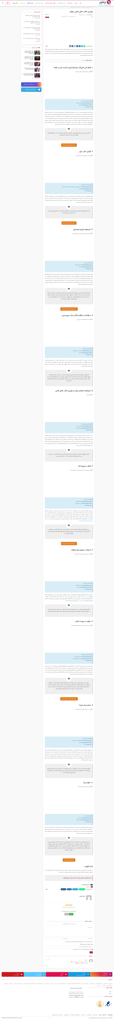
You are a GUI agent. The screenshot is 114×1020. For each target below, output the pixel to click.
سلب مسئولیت (66, 1015)
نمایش (83, 60)
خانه (80, 3)
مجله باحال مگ (109, 985)
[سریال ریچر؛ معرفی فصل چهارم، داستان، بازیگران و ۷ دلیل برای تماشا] (37, 58)
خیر (66, 914)
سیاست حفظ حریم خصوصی (57, 1015)
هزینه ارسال (106, 983)
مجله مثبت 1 (104, 985)
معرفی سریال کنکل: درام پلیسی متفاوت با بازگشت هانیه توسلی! (32, 16)
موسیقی (48, 198)
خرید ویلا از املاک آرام (40, 983)
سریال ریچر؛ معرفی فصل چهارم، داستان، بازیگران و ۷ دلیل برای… (29, 58)
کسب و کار (22, 3)
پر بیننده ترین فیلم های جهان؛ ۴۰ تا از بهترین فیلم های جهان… (29, 64)
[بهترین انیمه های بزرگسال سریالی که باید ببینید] (37, 70)
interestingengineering (85, 884)
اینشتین (72, 829)
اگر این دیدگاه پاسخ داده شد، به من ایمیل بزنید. (82, 949)
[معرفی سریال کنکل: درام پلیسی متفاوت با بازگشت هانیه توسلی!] (37, 53)
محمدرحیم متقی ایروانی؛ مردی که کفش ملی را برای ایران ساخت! (31, 28)
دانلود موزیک (11, 983)
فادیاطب (24, 983)
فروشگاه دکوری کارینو (62, 983)
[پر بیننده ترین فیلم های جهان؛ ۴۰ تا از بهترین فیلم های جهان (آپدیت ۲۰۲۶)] (37, 64)
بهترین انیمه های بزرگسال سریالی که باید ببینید (29, 68)
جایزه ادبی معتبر (80, 601)
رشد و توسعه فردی (62, 3)
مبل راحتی (55, 983)
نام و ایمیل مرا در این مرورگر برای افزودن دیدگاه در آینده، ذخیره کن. (78, 941)
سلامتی (76, 3)
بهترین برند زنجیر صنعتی (18, 983)
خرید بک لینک (47, 983)
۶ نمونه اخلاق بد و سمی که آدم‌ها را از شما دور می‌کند (31, 39)
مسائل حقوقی (15, 3)
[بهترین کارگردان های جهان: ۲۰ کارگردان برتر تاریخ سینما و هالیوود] (37, 75)
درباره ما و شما (95, 1015)
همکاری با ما (88, 1015)
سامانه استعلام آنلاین (99, 983)
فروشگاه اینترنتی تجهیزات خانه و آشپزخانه (73, 983)
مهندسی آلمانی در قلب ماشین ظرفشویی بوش (31, 33)
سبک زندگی (70, 3)
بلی (71, 914)
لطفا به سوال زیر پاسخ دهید (87, 944)
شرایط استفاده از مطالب (75, 1015)
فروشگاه (109, 1015)
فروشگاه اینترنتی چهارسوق (31, 983)
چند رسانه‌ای (7, 4)
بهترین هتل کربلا (92, 983)
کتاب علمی (88, 886)
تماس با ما (83, 1015)
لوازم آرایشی (6, 983)
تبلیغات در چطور (102, 1015)
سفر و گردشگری (30, 3)
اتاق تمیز (51, 983)
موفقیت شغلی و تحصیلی (50, 3)
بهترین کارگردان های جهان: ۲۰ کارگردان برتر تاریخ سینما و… (28, 74)
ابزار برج (99, 985)
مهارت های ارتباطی (39, 3)
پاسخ (46, 965)
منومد (110, 993)
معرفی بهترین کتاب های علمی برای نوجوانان (73, 878)
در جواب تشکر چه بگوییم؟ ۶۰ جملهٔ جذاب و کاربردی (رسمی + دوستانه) (32, 22)
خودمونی (110, 983)
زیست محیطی (85, 597)
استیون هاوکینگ (89, 435)
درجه (110, 991)
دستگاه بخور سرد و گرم (84, 983)
